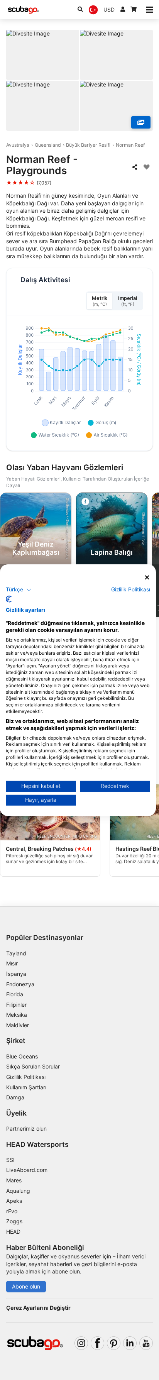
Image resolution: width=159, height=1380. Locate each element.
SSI (10, 1159)
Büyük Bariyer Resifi (88, 145)
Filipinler (16, 1004)
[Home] (23, 10)
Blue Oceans (22, 1056)
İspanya (16, 973)
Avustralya (17, 145)
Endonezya (20, 984)
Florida (14, 994)
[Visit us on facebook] (97, 1343)
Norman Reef (130, 145)
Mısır (12, 963)
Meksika (16, 1014)
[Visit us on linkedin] (130, 1343)
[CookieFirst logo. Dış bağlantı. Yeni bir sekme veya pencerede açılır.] (9, 599)
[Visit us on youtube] (146, 1343)
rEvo (11, 1211)
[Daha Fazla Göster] (141, 122)
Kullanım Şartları (26, 1087)
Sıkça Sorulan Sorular (33, 1066)
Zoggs (14, 1221)
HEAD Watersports (37, 1144)
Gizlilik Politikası (26, 1077)
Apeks (14, 1200)
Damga (15, 1097)
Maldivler (17, 1025)
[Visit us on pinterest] (113, 1343)
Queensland (48, 145)
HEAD (13, 1231)
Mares (14, 1180)
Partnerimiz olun (26, 1128)
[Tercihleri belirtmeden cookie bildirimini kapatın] (147, 577)
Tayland (16, 953)
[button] (19, 589)
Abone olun (26, 1286)
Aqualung (18, 1190)
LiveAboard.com (26, 1170)
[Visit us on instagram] (81, 1343)
